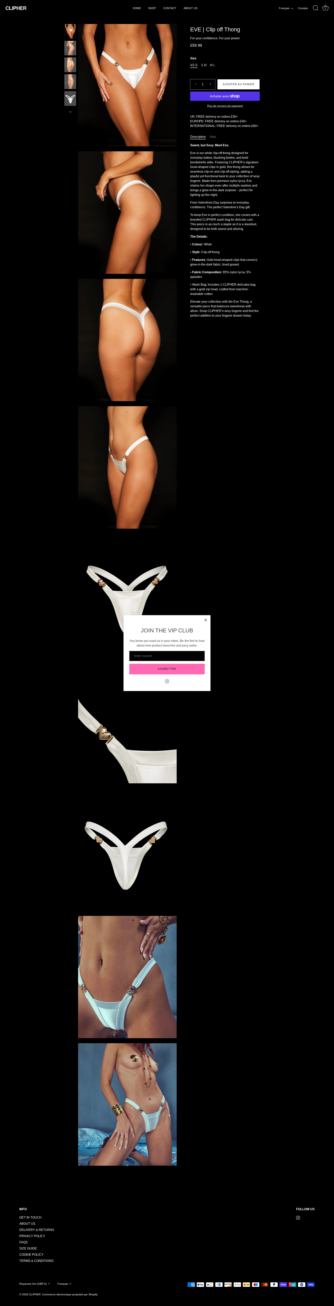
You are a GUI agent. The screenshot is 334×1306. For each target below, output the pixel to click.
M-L (212, 65)
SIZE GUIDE (28, 1248)
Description (198, 136)
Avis (213, 136)
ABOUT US (190, 8)
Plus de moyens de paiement (225, 105)
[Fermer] (205, 620)
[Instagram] (167, 681)
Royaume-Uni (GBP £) (33, 1283)
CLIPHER (35, 1294)
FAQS (23, 1242)
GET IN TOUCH (30, 1217)
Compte (303, 8)
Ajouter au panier (238, 84)
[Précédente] (70, 20)
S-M (204, 65)
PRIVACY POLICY (32, 1236)
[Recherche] (315, 8)
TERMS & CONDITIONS (36, 1260)
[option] (70, 32)
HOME (137, 8)
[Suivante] (70, 112)
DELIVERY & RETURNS (36, 1229)
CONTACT (169, 8)
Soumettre (167, 668)
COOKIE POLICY (31, 1254)
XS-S (194, 65)
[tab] (200, 136)
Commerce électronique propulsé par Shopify (70, 1294)
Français (284, 8)
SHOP (152, 8)
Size (193, 58)
